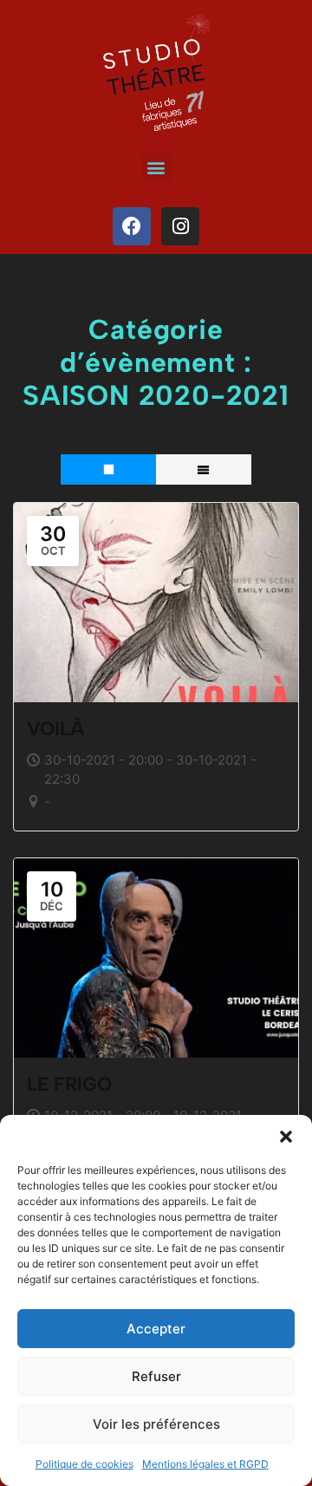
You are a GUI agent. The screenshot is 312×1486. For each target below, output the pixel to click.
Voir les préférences (156, 1424)
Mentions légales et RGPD (205, 1463)
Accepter (156, 1328)
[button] (286, 1136)
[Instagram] (180, 226)
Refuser (156, 1376)
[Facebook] (132, 226)
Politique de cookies (84, 1463)
